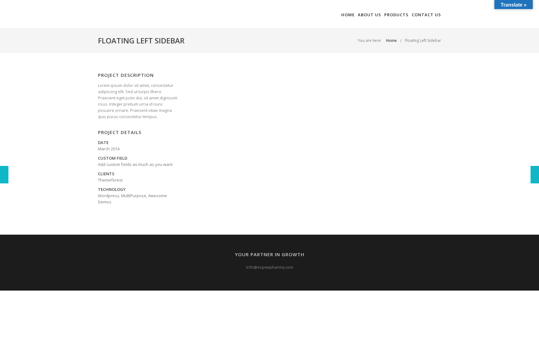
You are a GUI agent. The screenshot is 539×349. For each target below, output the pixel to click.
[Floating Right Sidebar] (535, 174)
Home (348, 14)
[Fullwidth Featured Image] (4, 174)
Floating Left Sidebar (423, 40)
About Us (369, 14)
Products (396, 14)
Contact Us (426, 14)
